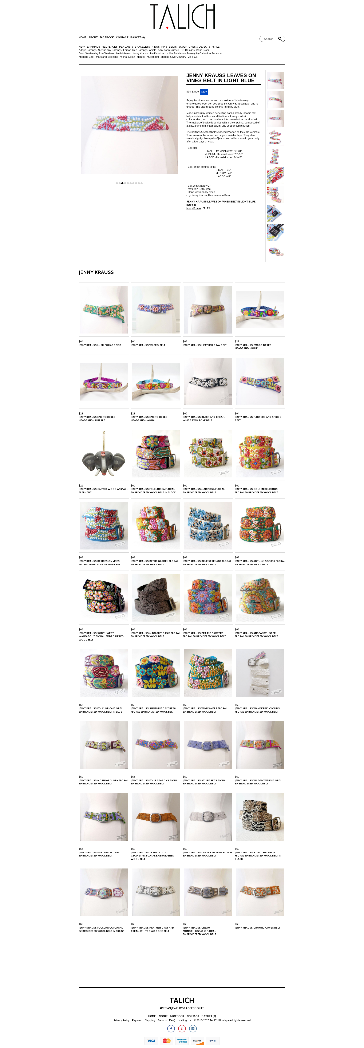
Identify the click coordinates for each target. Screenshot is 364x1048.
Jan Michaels (123, 53)
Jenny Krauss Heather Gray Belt (205, 345)
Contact (122, 37)
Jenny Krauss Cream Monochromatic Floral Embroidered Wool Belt (199, 931)
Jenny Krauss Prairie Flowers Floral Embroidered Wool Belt (204, 634)
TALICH (182, 1000)
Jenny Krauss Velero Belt (148, 345)
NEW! (82, 47)
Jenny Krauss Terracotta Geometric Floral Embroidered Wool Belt (152, 855)
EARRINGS (93, 47)
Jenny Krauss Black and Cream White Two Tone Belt (204, 418)
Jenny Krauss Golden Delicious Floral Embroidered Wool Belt (256, 490)
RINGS (156, 47)
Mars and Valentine (107, 57)
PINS (164, 47)
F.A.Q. (172, 1020)
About (93, 37)
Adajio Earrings (87, 50)
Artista (152, 50)
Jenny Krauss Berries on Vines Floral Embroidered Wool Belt (100, 562)
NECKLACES (110, 47)
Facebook (107, 37)
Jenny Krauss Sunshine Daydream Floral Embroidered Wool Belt (153, 710)
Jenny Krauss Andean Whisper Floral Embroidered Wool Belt (256, 634)
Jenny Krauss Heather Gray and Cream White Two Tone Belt (152, 929)
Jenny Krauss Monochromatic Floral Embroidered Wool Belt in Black (258, 855)
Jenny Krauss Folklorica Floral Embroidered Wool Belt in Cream (101, 929)
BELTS (173, 47)
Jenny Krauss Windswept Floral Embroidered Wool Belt (205, 710)
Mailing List (184, 1020)
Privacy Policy (122, 1020)
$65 (81, 848)
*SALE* (216, 47)
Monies (141, 57)
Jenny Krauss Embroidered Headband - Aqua (149, 418)
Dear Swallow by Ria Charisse (96, 53)
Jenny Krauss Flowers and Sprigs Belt (258, 418)
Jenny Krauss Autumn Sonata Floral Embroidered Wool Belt (260, 562)
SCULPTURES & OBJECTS (194, 47)
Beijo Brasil (202, 50)
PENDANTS (126, 47)
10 (142, 183)
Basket (137, 37)
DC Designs (188, 50)
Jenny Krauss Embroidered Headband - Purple (97, 418)
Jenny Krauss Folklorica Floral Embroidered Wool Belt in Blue (101, 710)
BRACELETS (142, 47)
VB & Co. (193, 57)
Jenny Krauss (140, 53)
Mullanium (153, 57)
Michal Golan (127, 57)
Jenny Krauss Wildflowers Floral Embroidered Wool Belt (258, 782)
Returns (162, 1020)
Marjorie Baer (86, 57)
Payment (137, 1020)
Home (82, 37)
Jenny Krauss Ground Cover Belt (257, 927)
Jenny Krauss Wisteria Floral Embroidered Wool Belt (99, 854)
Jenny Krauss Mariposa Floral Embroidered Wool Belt (204, 490)
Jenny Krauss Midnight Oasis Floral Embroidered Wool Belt (155, 634)
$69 (185, 341)
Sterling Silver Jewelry (173, 57)
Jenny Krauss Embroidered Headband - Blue (253, 346)
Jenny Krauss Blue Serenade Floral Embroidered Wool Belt (207, 562)
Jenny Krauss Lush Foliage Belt (100, 345)
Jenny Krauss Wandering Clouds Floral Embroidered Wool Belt (257, 710)
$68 (133, 848)
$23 (237, 341)
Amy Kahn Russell (168, 50)
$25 (81, 485)
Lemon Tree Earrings (135, 50)
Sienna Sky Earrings (110, 50)
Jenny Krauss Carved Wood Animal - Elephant (103, 490)
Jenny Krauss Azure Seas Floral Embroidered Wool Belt (205, 782)
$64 (81, 341)
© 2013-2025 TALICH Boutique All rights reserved (222, 1020)
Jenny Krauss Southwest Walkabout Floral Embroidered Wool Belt (101, 636)
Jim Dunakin (157, 53)
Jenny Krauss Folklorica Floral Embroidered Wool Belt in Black (153, 490)
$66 (81, 705)
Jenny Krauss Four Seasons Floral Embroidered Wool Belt (155, 782)
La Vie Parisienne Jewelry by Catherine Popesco (194, 53)
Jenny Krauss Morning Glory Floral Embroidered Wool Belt (103, 782)
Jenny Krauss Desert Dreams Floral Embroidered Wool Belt (207, 854)
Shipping (150, 1020)
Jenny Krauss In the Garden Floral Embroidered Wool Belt (154, 562)
